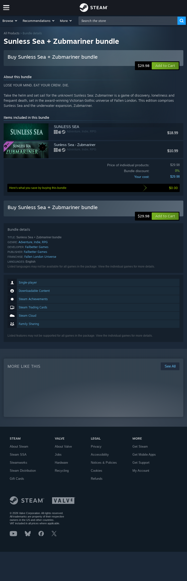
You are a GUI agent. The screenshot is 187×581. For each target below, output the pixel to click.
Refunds (97, 478)
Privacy (96, 446)
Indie (37, 242)
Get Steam (140, 446)
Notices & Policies (104, 462)
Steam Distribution (23, 470)
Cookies (96, 470)
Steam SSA (18, 454)
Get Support (141, 462)
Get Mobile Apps (144, 454)
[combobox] (128, 21)
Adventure (25, 242)
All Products (11, 33)
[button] (10, 20)
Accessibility (100, 454)
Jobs (58, 454)
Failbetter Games (36, 247)
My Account (140, 470)
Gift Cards (17, 478)
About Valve (63, 446)
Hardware (61, 462)
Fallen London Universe (40, 256)
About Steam (19, 446)
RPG (45, 242)
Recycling (62, 470)
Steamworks (18, 462)
